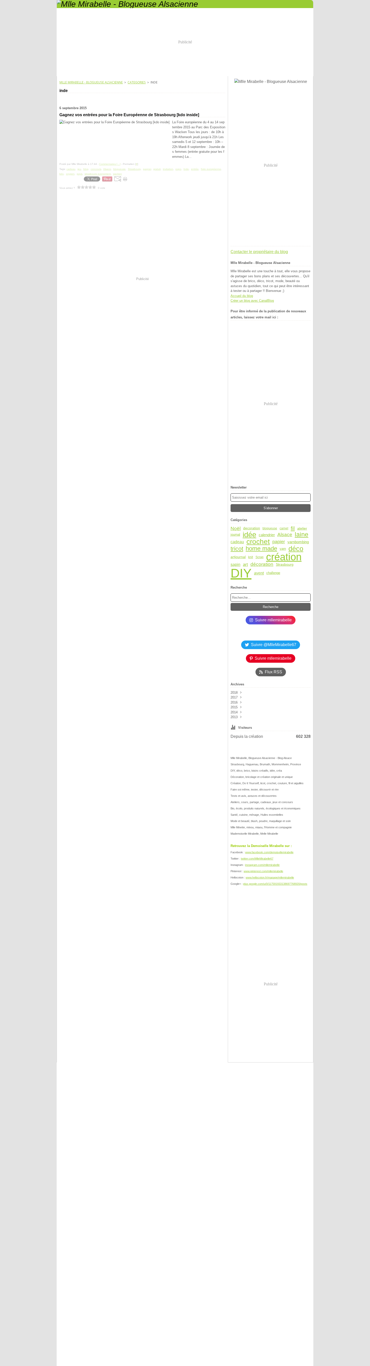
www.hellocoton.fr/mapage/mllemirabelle (270, 877)
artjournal (238, 557)
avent (259, 573)
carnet (284, 528)
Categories (137, 82)
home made (261, 549)
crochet (258, 541)
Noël (236, 528)
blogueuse (270, 528)
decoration (251, 528)
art (245, 564)
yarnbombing (298, 542)
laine (301, 534)
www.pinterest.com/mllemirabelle (263, 871)
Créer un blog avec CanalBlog (252, 300)
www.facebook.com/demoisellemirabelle (269, 852)
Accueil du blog (242, 296)
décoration (261, 564)
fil (293, 528)
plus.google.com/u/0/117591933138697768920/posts (275, 883)
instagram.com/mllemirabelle (262, 864)
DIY (241, 573)
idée (249, 534)
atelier (302, 528)
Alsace (284, 534)
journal (235, 534)
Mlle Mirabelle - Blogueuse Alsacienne (91, 82)
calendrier (267, 535)
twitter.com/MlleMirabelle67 (257, 858)
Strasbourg (284, 564)
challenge (273, 573)
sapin (235, 564)
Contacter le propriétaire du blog (259, 252)
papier (278, 542)
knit (250, 557)
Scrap (259, 557)
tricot (237, 549)
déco (295, 548)
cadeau (237, 542)
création (284, 557)
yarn (283, 548)
